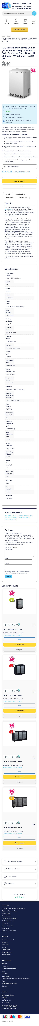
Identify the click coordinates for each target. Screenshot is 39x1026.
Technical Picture (10, 519)
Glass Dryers (6, 913)
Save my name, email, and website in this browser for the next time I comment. (17, 572)
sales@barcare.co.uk (9, 1008)
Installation (5, 945)
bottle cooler (9, 209)
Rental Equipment (20, 29)
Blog (3, 971)
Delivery (4, 947)
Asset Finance (6, 954)
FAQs (3, 981)
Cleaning (5, 923)
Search (34, 13)
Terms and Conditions (9, 969)
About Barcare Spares (9, 983)
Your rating (8, 547)
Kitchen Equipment (8, 921)
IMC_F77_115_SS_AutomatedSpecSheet (18, 515)
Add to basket (19, 181)
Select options (19, 644)
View (19, 639)
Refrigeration (6, 916)
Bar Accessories (7, 926)
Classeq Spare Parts (9, 931)
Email (7, 563)
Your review (9, 549)
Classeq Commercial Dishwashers (13, 908)
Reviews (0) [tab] (23, 197)
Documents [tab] (9, 197)
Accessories (6, 928)
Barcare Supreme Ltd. (22, 4)
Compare (19, 186)
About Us (5, 964)
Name (7, 558)
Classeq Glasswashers (9, 911)
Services (5, 942)
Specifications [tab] (20, 194)
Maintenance (6, 950)
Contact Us (5, 966)
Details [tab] (8, 194)
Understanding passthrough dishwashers (16, 978)
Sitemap (5, 986)
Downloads (6, 976)
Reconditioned (7, 952)
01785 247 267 (9, 1006)
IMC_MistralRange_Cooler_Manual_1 (17, 517)
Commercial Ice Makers (9, 918)
